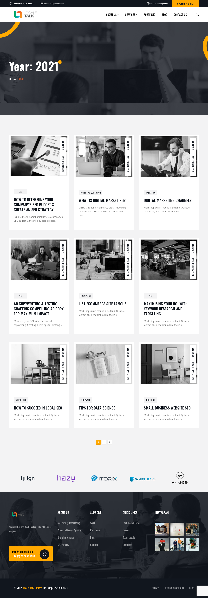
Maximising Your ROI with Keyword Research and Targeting (166, 309)
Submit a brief (185, 3)
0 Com (62, 147)
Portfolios (95, 530)
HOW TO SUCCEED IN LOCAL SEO (38, 408)
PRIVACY (155, 588)
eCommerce (85, 295)
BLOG (191, 588)
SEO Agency (63, 545)
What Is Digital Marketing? (102, 200)
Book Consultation (132, 523)
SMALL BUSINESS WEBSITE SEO (167, 408)
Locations (127, 545)
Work (92, 523)
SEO (20, 191)
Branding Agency (66, 538)
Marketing (151, 192)
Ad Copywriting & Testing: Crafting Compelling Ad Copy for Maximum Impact (39, 309)
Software (85, 400)
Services (130, 15)
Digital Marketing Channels (168, 200)
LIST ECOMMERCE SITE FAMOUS (102, 303)
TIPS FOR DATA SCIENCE (97, 408)
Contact (94, 545)
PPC (20, 295)
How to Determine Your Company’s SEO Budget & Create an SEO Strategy (34, 204)
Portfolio (149, 15)
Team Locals (129, 538)
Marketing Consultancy (69, 523)
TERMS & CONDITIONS (174, 588)
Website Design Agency (69, 530)
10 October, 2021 (62, 164)
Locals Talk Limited (32, 588)
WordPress (20, 400)
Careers (126, 530)
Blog (164, 15)
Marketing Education (90, 192)
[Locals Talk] (25, 14)
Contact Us (180, 15)
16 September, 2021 (127, 164)
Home (12, 79)
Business (150, 400)
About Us (111, 15)
